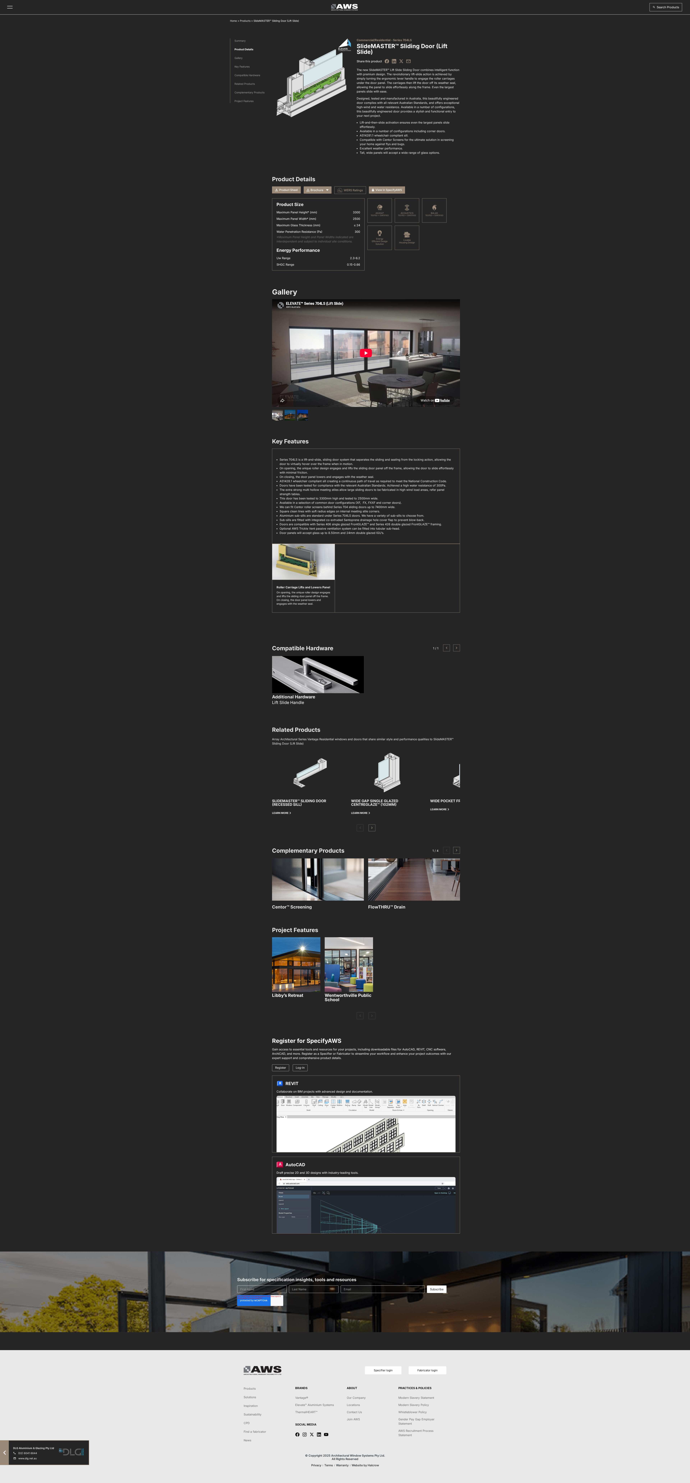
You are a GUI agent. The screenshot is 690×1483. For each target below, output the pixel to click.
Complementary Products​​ (249, 92)
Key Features (242, 66)
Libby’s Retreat (287, 995)
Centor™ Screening (292, 907)
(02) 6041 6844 (27, 1453)
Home (233, 20)
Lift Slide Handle (288, 703)
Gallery (238, 57)
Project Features (244, 101)
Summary (240, 40)
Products (245, 20)
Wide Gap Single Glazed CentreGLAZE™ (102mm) (374, 803)
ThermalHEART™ (306, 1412)
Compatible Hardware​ (247, 75)
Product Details (243, 49)
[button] (666, 7)
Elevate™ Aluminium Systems (314, 1405)
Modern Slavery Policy (413, 1405)
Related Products (244, 83)
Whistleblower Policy (412, 1412)
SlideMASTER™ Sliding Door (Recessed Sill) (299, 803)
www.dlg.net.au (27, 1458)
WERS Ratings (353, 190)
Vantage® (301, 1397)
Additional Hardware (293, 697)
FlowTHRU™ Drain (386, 907)
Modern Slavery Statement (416, 1397)
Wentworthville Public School (348, 997)
